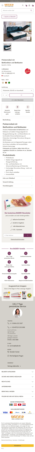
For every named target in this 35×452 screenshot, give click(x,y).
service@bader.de (15, 346)
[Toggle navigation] (2, 5)
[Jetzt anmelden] (28, 235)
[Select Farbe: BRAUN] (6, 82)
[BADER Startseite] (9, 5)
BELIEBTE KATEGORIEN (8, 371)
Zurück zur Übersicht (10, 16)
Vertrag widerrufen (13, 366)
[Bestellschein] (29, 5)
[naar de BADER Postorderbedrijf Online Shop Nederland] (24, 405)
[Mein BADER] (23, 5)
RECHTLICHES (6, 381)
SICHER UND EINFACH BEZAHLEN (11, 376)
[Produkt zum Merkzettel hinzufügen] (21, 95)
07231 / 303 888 (12, 340)
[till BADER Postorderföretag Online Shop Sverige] (11, 405)
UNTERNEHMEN (6, 386)
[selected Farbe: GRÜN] (9, 82)
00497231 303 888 (18, 327)
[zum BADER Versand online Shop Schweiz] (19, 405)
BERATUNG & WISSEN (8, 391)
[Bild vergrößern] (28, 38)
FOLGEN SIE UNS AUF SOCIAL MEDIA (12, 396)
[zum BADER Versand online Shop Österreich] (15, 405)
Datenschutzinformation (17, 239)
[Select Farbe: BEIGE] (3, 82)
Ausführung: (5, 87)
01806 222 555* (17, 323)
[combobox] (17, 10)
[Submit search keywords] (31, 10)
